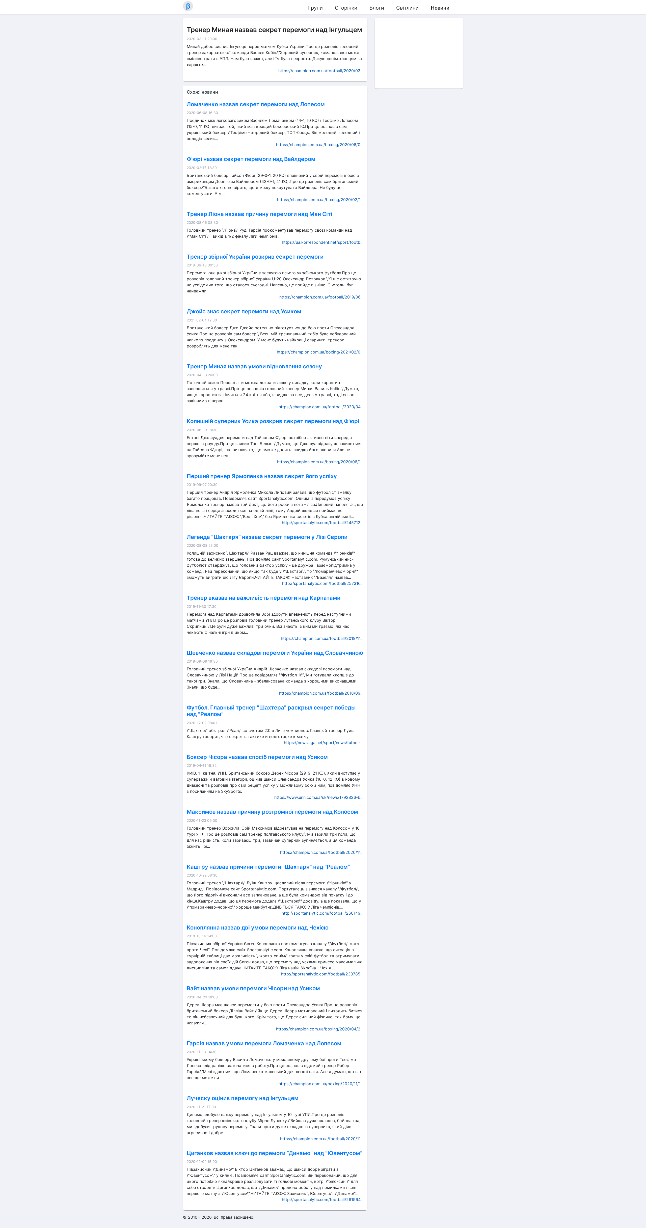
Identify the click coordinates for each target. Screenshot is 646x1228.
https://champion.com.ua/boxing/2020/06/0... (319, 144)
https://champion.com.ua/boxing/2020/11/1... (321, 1083)
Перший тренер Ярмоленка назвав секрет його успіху (262, 476)
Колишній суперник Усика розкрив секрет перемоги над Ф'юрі (273, 421)
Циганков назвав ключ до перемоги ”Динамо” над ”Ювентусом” (274, 1153)
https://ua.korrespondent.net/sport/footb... (322, 242)
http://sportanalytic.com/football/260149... (322, 913)
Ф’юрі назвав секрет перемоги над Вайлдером (251, 159)
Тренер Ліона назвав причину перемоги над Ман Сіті (259, 214)
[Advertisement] (419, 53)
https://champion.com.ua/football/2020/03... (320, 70)
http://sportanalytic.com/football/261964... (322, 1199)
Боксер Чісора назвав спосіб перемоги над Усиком (257, 757)
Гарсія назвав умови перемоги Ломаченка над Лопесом (264, 1043)
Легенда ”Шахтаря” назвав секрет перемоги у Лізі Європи (267, 537)
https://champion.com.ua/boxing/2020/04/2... (319, 1028)
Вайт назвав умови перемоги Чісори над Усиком (253, 988)
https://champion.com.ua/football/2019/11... (322, 638)
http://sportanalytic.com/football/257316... (322, 583)
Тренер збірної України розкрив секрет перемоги (255, 256)
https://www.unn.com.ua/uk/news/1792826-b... (318, 797)
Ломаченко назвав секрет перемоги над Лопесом (256, 104)
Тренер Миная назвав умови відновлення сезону (254, 366)
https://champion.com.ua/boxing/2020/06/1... (320, 461)
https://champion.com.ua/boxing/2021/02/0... (320, 351)
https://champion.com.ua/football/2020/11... (321, 852)
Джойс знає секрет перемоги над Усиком (244, 311)
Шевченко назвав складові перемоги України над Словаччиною (275, 652)
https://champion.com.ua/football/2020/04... (321, 406)
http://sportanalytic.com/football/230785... (322, 973)
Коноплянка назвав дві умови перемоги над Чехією (258, 927)
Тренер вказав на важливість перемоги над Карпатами (263, 597)
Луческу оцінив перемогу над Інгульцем (243, 1098)
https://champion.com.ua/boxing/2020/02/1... (320, 199)
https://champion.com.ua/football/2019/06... (321, 296)
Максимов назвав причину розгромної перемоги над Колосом (272, 811)
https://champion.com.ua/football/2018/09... (321, 693)
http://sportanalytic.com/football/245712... (322, 522)
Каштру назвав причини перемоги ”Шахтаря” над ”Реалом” (268, 866)
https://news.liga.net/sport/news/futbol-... (323, 742)
